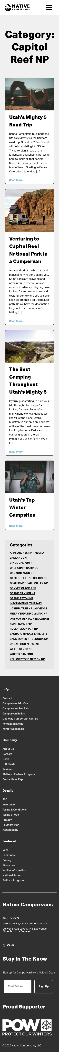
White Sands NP (21, 649)
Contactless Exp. (12, 779)
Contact (7, 698)
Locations (8, 855)
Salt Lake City (37, 634)
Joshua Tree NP (21, 608)
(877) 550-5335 (11, 918)
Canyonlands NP (22, 573)
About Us (8, 749)
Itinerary (35, 603)
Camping (32, 568)
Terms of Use (10, 814)
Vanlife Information (14, 870)
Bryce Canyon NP (22, 563)
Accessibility (10, 830)
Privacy (7, 820)
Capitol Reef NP (21, 578)
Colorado (40, 578)
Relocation (41, 618)
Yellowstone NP (22, 659)
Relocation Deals (12, 723)
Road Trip (25, 624)
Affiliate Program (13, 880)
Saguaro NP (18, 634)
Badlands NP (19, 558)
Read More (16, 180)
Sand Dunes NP (20, 639)
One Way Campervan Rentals (20, 718)
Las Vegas (40, 608)
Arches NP (24, 553)
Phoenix (7, 931)
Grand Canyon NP (22, 593)
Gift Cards (8, 764)
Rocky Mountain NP (24, 629)
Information (19, 603)
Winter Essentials (13, 729)
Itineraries (8, 865)
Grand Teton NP (21, 598)
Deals (6, 759)
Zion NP (39, 659)
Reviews (7, 769)
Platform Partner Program (18, 774)
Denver (15, 588)
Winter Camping (21, 654)
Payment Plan (10, 825)
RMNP (13, 624)
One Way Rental (21, 618)
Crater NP (17, 583)
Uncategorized (21, 644)
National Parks (11, 875)
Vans (5, 850)
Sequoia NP (40, 639)
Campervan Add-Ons (15, 703)
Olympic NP (39, 613)
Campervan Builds (13, 713)
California (17, 568)
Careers (7, 754)
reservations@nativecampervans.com (25, 923)
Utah (35, 644)
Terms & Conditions (14, 809)
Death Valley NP (36, 583)
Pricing (6, 860)
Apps (13, 553)
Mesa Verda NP (20, 613)
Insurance (8, 804)
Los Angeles (22, 931)
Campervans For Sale (15, 708)
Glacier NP (28, 588)
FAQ (5, 799)
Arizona (38, 553)
